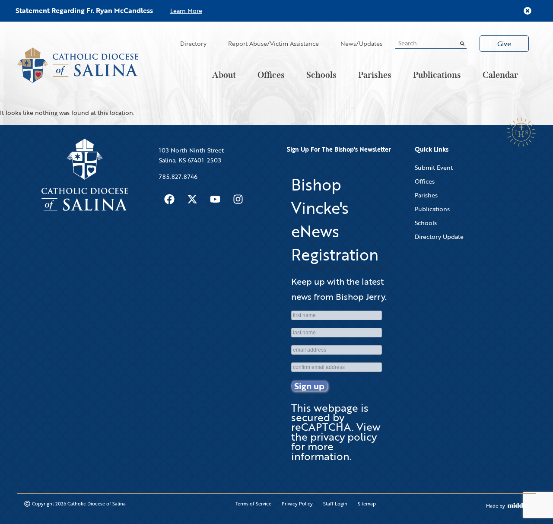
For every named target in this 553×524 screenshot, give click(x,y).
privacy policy (343, 436)
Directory (193, 43)
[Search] (462, 43)
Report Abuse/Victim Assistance (273, 43)
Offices (271, 75)
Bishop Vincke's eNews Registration (334, 219)
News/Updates (361, 43)
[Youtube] (215, 199)
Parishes (374, 75)
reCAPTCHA (321, 426)
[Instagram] (238, 199)
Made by (495, 505)
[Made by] (518, 505)
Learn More (186, 10)
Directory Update (439, 236)
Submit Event (434, 167)
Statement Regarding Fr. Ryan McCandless (84, 10)
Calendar (500, 75)
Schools (321, 75)
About (224, 75)
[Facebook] (169, 199)
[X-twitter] (192, 199)
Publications (437, 75)
